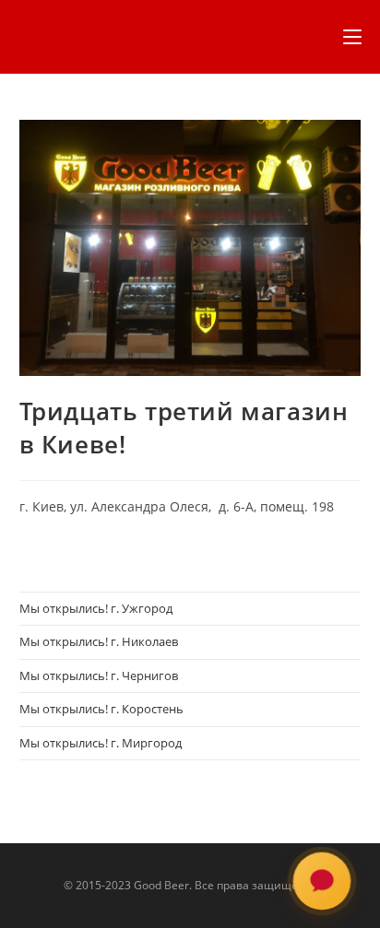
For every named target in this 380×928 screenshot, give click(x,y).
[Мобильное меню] (352, 36)
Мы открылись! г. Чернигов (98, 675)
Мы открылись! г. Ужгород (95, 608)
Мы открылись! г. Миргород (100, 742)
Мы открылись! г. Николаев (98, 641)
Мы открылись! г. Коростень (101, 708)
